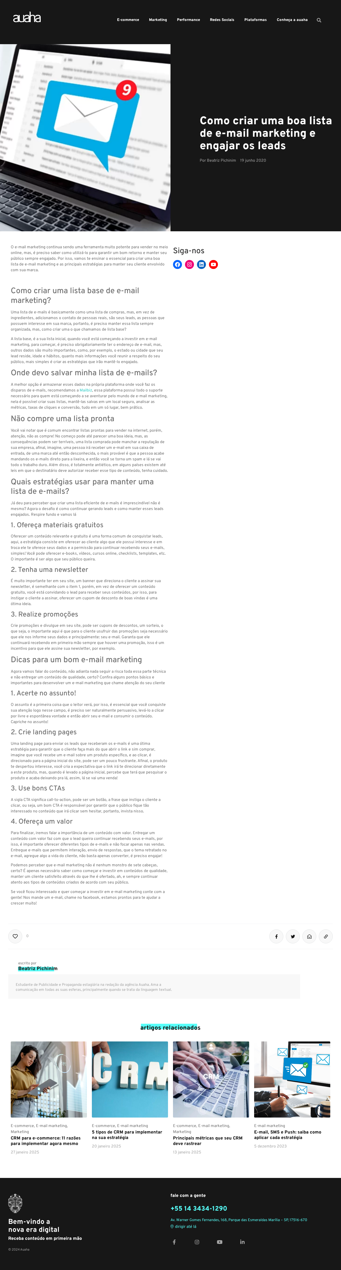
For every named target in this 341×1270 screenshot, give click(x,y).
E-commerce (128, 20)
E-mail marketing (51, 1126)
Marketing (158, 20)
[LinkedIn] (201, 264)
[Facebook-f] (174, 1242)
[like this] (15, 936)
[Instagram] (189, 264)
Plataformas (255, 20)
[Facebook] (177, 264)
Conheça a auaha (292, 20)
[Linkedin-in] (242, 1242)
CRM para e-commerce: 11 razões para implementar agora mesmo (46, 1141)
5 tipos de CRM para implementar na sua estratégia (127, 1135)
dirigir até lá (185, 1227)
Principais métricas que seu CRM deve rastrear (208, 1141)
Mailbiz (86, 390)
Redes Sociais (222, 20)
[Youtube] (213, 264)
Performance (188, 20)
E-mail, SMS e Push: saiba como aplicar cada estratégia (287, 1135)
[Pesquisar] (319, 20)
